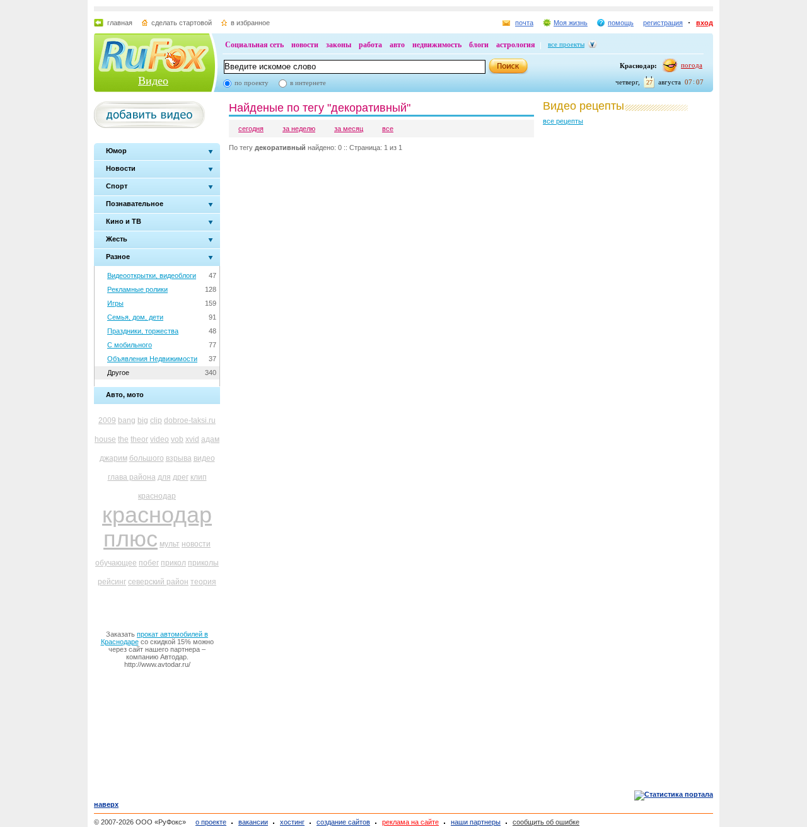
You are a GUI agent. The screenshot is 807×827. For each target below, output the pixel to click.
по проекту (252, 82)
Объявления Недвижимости (152, 358)
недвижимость (437, 44)
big (142, 420)
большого (146, 458)
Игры (115, 303)
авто (397, 44)
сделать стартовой (181, 22)
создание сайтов (343, 822)
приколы (203, 562)
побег (149, 562)
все (387, 128)
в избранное (250, 22)
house (105, 439)
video (159, 439)
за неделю (298, 128)
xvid (192, 439)
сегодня (251, 128)
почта (524, 22)
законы (338, 44)
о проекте (210, 822)
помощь (621, 22)
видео (204, 458)
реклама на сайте (410, 822)
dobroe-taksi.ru (190, 420)
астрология (515, 44)
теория (203, 581)
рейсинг (112, 581)
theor (139, 439)
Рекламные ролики (137, 289)
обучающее (116, 562)
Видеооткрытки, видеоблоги (151, 275)
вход (704, 22)
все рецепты (563, 121)
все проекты (566, 44)
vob (177, 439)
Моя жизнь (571, 22)
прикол (173, 562)
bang (127, 420)
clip (156, 420)
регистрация (663, 22)
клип (198, 477)
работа (370, 44)
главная (119, 22)
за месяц (348, 128)
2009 (107, 420)
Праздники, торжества (142, 331)
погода (691, 65)
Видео (153, 80)
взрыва (179, 458)
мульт (170, 544)
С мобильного (129, 345)
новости (304, 44)
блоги (479, 44)
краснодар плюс (157, 527)
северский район (158, 581)
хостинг (292, 822)
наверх (106, 804)
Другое (118, 372)
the (123, 439)
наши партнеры (476, 822)
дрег (181, 477)
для (164, 477)
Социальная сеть (254, 44)
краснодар (157, 496)
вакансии (253, 822)
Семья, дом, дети (135, 317)
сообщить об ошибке (546, 822)
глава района (132, 477)
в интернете (308, 82)
